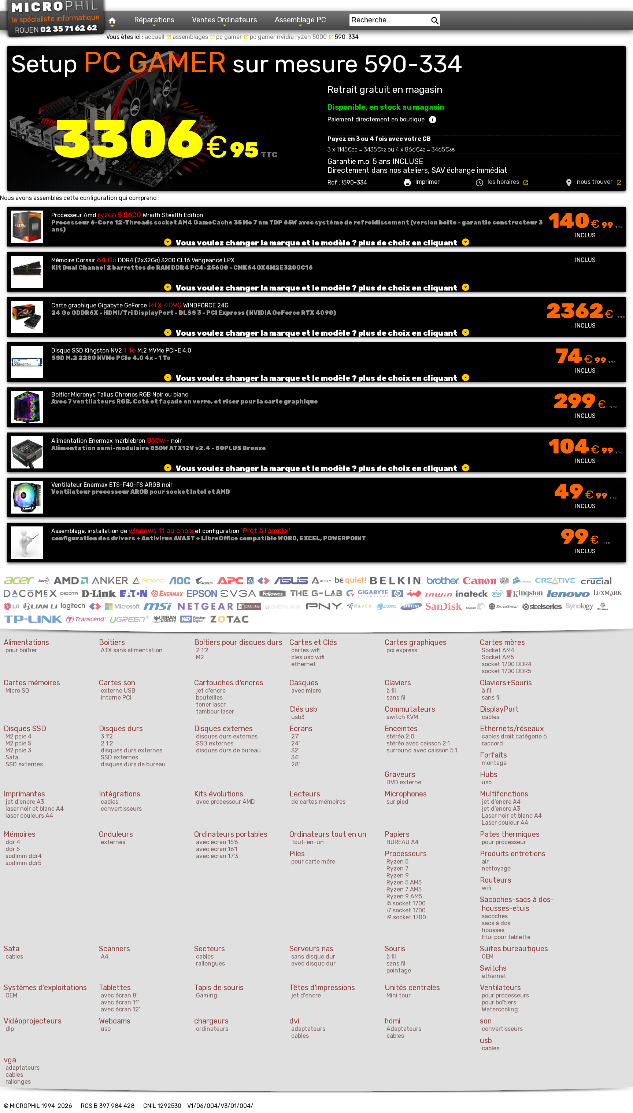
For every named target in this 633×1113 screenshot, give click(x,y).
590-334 (347, 36)
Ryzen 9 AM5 (404, 896)
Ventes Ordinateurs (224, 19)
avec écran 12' (120, 1009)
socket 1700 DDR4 (507, 664)
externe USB (118, 690)
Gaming (206, 995)
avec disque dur (313, 963)
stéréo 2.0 (400, 736)
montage (494, 762)
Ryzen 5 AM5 (404, 882)
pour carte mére (313, 861)
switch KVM (402, 717)
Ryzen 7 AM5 (404, 889)
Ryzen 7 (397, 868)
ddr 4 (12, 842)
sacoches (495, 916)
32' (295, 750)
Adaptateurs (403, 1028)
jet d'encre (211, 690)
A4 (104, 956)
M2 (200, 657)
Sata (11, 757)
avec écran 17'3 (217, 856)
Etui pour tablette (506, 937)
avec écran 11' (120, 1002)
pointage (398, 970)
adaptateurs (308, 1028)
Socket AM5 (498, 657)
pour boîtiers (499, 1002)
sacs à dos (496, 923)
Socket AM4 (498, 650)
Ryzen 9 (397, 875)
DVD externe (403, 782)
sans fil (396, 697)
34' (295, 757)
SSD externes (24, 764)
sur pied (397, 801)
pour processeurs (505, 995)
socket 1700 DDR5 (506, 671)
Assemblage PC (300, 19)
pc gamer (232, 36)
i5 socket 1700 (406, 903)
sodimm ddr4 (23, 856)
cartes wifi (305, 650)
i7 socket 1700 (406, 910)
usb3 (297, 717)
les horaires (502, 182)
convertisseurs (121, 808)
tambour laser (215, 711)
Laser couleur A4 (505, 822)
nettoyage (496, 868)
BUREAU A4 (402, 842)
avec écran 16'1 (216, 849)
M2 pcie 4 (18, 736)
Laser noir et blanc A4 (512, 815)
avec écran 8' (119, 995)
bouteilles (209, 697)
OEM (487, 956)
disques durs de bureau (133, 764)
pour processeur (504, 842)
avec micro (306, 690)
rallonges (18, 1081)
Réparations (154, 19)
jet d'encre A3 (24, 801)
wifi (486, 887)
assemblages (194, 36)
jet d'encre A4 (501, 801)
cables (490, 717)
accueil (158, 36)
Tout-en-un (307, 842)
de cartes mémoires (318, 801)
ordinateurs (212, 1028)
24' (295, 743)
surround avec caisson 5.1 (421, 750)
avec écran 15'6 (217, 842)
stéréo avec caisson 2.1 (418, 743)
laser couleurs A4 (29, 815)
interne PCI (116, 697)
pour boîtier (21, 650)
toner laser (211, 704)
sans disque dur (313, 956)
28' (295, 764)
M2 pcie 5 (18, 743)
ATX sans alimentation (132, 650)
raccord (492, 743)
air (485, 861)
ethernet (303, 664)
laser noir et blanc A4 (34, 808)
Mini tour (398, 995)
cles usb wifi (308, 657)
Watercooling (500, 1009)
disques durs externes (131, 750)
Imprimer (421, 182)
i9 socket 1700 (406, 917)
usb (487, 782)
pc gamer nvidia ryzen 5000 (292, 36)
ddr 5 (12, 849)
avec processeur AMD (225, 801)
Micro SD (17, 690)
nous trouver (593, 182)
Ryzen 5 (397, 861)
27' (295, 736)
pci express (401, 650)
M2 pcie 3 (18, 750)
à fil (391, 690)
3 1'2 (107, 736)
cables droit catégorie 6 (514, 736)
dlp (9, 1028)
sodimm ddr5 (23, 863)
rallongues (210, 963)
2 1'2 (202, 650)
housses (493, 930)
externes (113, 842)
